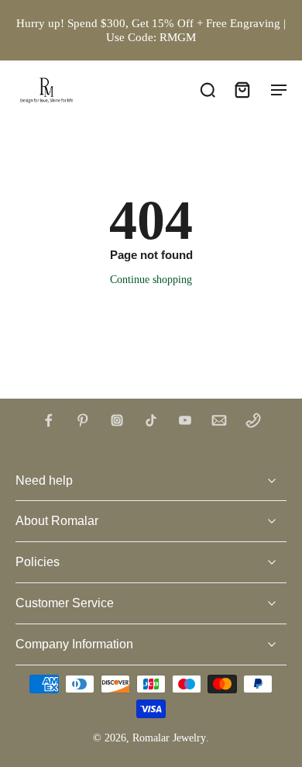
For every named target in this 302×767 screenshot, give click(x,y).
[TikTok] (151, 420)
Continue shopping (151, 279)
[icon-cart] (242, 89)
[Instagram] (117, 420)
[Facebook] (49, 420)
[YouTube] (185, 420)
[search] (207, 89)
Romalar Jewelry (169, 738)
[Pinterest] (83, 420)
